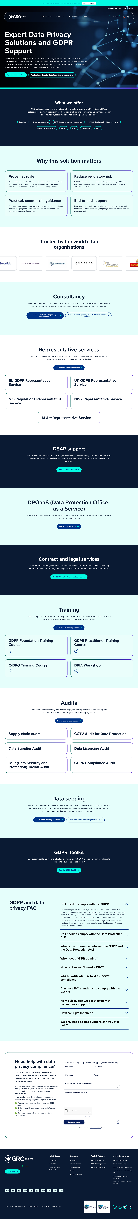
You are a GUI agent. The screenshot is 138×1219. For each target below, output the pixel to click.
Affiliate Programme (76, 1174)
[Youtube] (130, 1207)
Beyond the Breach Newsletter (55, 1168)
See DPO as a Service (67, 526)
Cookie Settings (56, 1206)
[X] (115, 1207)
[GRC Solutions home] (26, 1159)
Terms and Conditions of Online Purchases (122, 1183)
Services (59, 17)
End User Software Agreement (122, 1167)
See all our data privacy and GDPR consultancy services (87, 315)
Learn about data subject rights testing (84, 819)
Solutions (45, 17)
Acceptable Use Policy (120, 1160)
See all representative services (68, 367)
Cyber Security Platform (98, 1167)
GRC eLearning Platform (98, 1164)
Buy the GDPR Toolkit (67, 870)
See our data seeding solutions (47, 819)
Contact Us (52, 1164)
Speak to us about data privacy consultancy (44, 315)
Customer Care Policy (119, 1164)
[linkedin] (125, 1207)
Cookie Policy (44, 1206)
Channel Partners (75, 1164)
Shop (85, 17)
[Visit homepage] (17, 17)
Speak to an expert (14, 75)
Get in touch (11, 1171)
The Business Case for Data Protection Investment (51, 75)
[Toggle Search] (128, 17)
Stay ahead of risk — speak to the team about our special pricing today (68, 3)
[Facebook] (120, 1207)
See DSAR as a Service (68, 469)
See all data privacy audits (67, 721)
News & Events (75, 1167)
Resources (73, 17)
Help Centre (53, 1160)
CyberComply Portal (97, 1160)
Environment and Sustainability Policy (122, 1172)
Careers (72, 1171)
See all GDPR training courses (68, 627)
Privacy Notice (33, 1206)
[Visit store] (124, 17)
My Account (129, 9)
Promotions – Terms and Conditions (120, 1177)
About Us (73, 1160)
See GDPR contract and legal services (68, 577)
